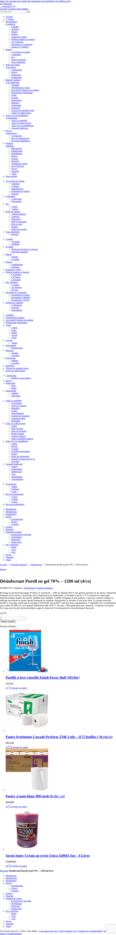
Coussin (15, 449)
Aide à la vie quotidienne (22, 125)
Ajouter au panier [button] (19, 688)
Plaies (14, 388)
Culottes (15, 27)
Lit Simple (16, 280)
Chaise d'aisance (18, 436)
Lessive (14, 158)
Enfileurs (15, 489)
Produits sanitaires (10, 144)
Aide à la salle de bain (21, 123)
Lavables (15, 259)
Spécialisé (15, 396)
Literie (14, 454)
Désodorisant (17, 189)
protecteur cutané (19, 37)
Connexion (6, 6)
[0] (13, 6)
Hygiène (15, 29)
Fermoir (14, 194)
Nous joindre (22, 9)
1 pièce (14, 206)
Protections (16, 105)
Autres (14, 327)
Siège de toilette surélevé (22, 438)
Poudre (14, 227)
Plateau (14, 34)
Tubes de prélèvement (21, 113)
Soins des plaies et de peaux (13, 66)
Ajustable (15, 242)
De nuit (14, 290)
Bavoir (14, 446)
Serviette (15, 461)
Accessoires (16, 136)
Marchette (15, 421)
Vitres (14, 174)
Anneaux (15, 216)
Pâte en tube (16, 224)
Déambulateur (17, 413)
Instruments (16, 100)
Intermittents (16, 310)
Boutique (4, 871)
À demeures (16, 305)
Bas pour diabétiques (20, 141)
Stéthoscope (16, 471)
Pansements (16, 77)
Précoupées (16, 201)
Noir (13, 552)
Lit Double (16, 274)
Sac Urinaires (17, 42)
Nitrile (14, 333)
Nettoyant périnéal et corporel (24, 249)
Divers (14, 72)
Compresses (16, 70)
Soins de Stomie (18, 59)
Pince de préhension (20, 456)
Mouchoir (15, 539)
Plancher (15, 161)
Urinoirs (15, 524)
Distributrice (16, 153)
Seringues (15, 108)
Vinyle (14, 335)
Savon (14, 169)
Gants (14, 95)
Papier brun (16, 542)
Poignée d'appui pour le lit (23, 459)
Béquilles (15, 408)
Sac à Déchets (17, 166)
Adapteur (15, 183)
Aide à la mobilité (19, 120)
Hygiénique (16, 537)
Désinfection (17, 348)
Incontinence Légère (20, 295)
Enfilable (15, 244)
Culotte (14, 499)
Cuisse (14, 497)
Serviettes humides (19, 252)
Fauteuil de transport (20, 416)
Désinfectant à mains (20, 87)
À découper (16, 199)
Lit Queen (15, 277)
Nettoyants (16, 75)
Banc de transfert (18, 431)
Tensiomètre (16, 477)
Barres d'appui (17, 433)
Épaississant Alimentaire (22, 92)
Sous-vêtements (18, 62)
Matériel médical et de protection (13, 81)
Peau (13, 386)
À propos (11, 9)
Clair (13, 550)
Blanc (14, 547)
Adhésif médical (18, 214)
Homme (15, 234)
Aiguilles (15, 85)
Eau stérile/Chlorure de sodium (25, 90)
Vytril (13, 338)
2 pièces (15, 209)
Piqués (14, 32)
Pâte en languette (18, 222)
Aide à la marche (18, 406)
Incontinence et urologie (11, 22)
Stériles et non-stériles (21, 378)
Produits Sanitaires (18, 564)
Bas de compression (11, 131)
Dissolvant (16, 219)
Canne (14, 411)
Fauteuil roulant (18, 418)
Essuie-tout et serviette (21, 534)
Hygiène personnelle (20, 451)
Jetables (14, 257)
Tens (13, 474)
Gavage (14, 98)
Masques (15, 103)
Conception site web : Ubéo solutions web (58, 931)
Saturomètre (16, 469)
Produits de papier (19, 163)
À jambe (15, 285)
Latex (13, 330)
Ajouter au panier (8, 621)
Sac (13, 57)
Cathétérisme (17, 264)
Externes (15, 307)
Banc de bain (17, 428)
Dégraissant (16, 148)
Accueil (3, 9)
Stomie (9, 49)
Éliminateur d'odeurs (20, 191)
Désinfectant (16, 151)
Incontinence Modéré (20, 297)
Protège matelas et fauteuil (23, 39)
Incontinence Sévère (20, 300)
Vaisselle (15, 171)
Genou (14, 502)
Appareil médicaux (19, 128)
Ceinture (15, 186)
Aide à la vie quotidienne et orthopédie (17, 116)
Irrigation (15, 267)
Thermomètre (17, 479)
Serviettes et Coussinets (21, 44)
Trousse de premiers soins (22, 110)
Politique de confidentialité (90, 931)
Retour (3, 569)
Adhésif (14, 393)
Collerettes (16, 54)
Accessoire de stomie (20, 52)
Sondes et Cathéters (20, 47)
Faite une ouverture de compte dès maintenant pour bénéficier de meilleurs (36, 1)
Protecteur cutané (19, 229)
